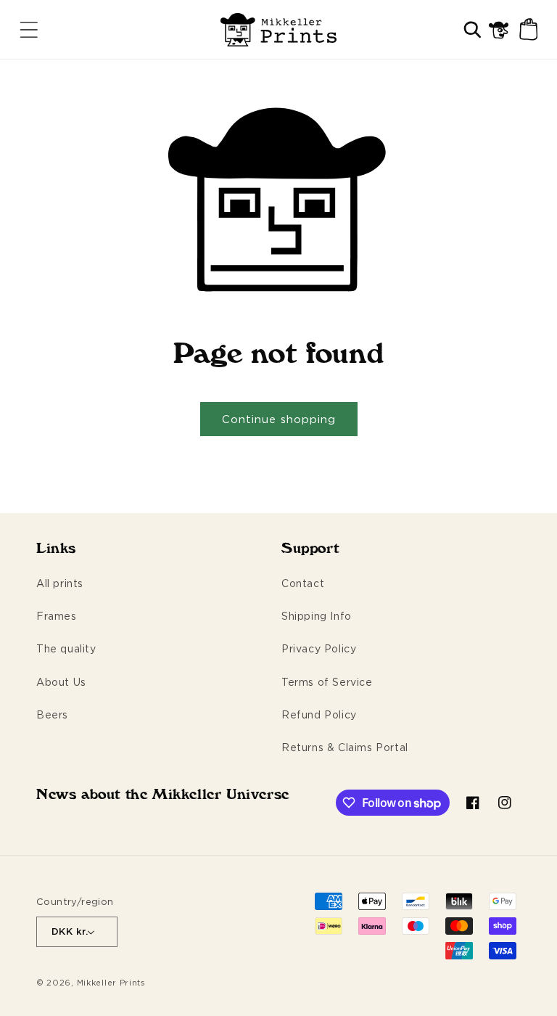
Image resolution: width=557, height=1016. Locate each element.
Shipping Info (316, 615)
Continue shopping (279, 419)
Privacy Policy (318, 648)
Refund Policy (319, 714)
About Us (61, 681)
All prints (59, 583)
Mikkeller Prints (111, 982)
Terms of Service (327, 681)
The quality (66, 648)
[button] (29, 29)
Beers (52, 714)
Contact (302, 583)
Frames (56, 615)
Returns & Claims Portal (344, 747)
